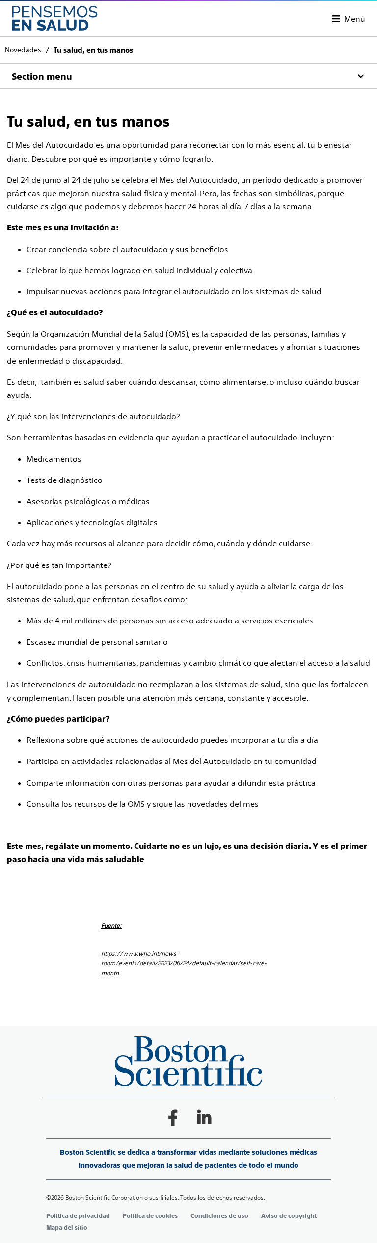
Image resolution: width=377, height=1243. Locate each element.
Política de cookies (150, 1216)
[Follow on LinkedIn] (204, 1117)
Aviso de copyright (289, 1216)
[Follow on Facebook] (173, 1117)
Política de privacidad (78, 1216)
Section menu (42, 76)
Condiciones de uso (219, 1216)
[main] (188, 508)
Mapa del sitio (66, 1227)
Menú (354, 19)
